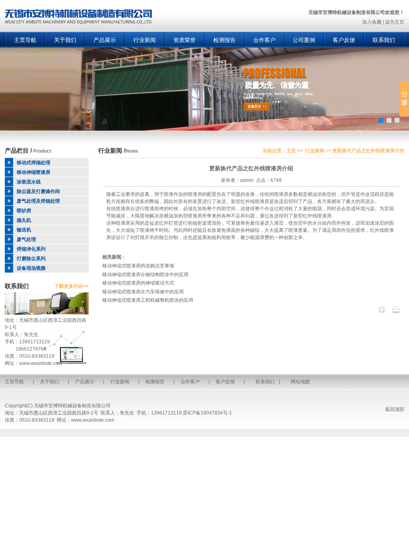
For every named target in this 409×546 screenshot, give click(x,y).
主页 (291, 150)
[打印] (395, 312)
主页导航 (25, 40)
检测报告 (224, 40)
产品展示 (104, 40)
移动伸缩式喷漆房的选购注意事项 (138, 266)
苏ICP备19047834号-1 (207, 413)
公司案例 (304, 40)
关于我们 (65, 40)
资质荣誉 (184, 40)
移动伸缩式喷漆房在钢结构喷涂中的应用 (145, 274)
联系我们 (384, 40)
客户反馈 (344, 40)
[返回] (382, 312)
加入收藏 (371, 22)
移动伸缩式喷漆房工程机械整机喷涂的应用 (147, 300)
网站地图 (300, 382)
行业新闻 (144, 40)
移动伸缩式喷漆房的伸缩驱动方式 (138, 283)
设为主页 (394, 22)
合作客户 (264, 40)
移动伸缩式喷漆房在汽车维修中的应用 (143, 292)
